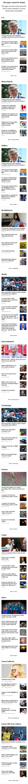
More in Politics (13, 204)
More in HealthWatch (13, 268)
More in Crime (13, 591)
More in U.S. (13, 75)
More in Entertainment (13, 399)
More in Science (13, 529)
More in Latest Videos (13, 780)
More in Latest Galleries (13, 718)
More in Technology (13, 463)
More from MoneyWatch (13, 139)
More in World (13, 335)
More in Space (13, 655)
